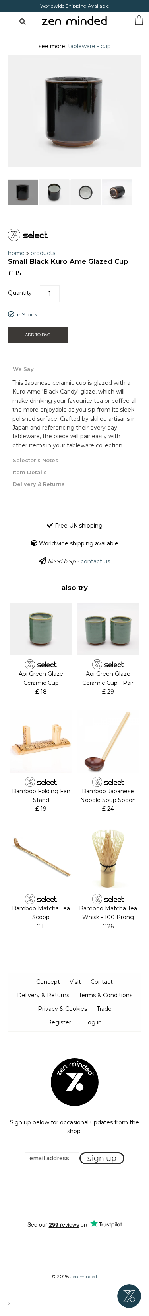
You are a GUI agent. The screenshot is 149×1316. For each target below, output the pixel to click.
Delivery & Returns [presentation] (39, 484)
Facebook (62, 1192)
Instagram (82, 1192)
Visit (75, 981)
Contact (102, 981)
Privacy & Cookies (62, 1008)
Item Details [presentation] (30, 472)
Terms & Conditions (105, 995)
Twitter (72, 1192)
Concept (48, 981)
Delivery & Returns (43, 995)
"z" (31, 21)
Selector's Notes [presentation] (35, 460)
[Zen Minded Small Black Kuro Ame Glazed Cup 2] (54, 192)
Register (59, 1022)
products (43, 253)
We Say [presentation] (23, 369)
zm (8, 20)
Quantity (20, 292)
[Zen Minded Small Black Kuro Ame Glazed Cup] (23, 192)
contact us (95, 561)
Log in (93, 1022)
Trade (104, 1008)
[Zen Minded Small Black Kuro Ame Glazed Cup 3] (86, 192)
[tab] (74, 369)
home (16, 253)
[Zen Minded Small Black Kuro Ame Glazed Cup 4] (117, 192)
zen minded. (84, 1276)
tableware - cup (89, 46)
